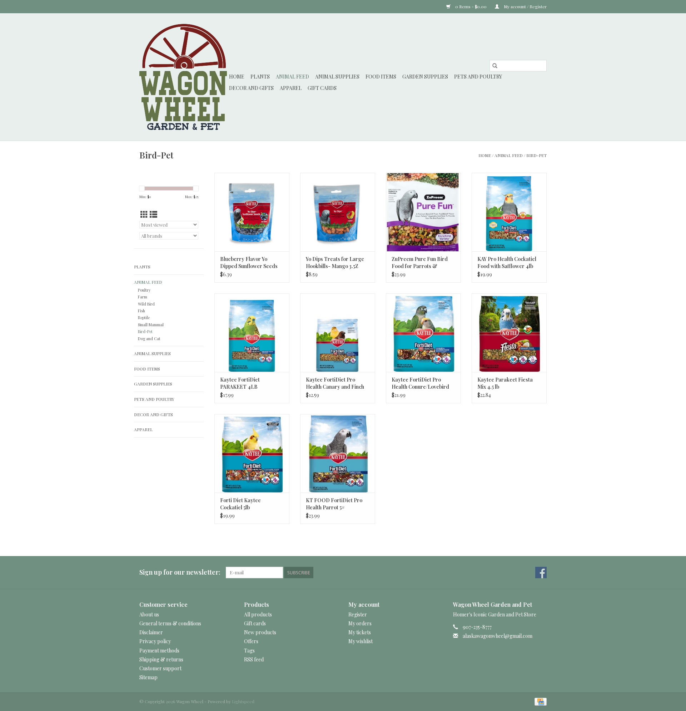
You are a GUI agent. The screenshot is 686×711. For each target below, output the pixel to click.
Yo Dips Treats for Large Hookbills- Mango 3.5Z (335, 262)
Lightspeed (243, 701)
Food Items (381, 76)
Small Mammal (151, 324)
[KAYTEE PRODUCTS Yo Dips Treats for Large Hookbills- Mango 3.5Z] (337, 212)
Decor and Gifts (251, 88)
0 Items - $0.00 (471, 6)
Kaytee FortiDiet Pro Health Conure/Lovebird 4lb (420, 383)
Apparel (291, 88)
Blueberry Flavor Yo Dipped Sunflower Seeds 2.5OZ (249, 263)
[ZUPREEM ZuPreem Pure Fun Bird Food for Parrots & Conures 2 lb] (423, 212)
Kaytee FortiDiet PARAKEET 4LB (240, 383)
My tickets (359, 632)
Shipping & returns (161, 659)
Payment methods (159, 650)
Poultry (144, 290)
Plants (260, 76)
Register (357, 614)
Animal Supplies (337, 76)
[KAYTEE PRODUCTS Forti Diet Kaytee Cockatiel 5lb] (251, 453)
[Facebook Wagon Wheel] (541, 572)
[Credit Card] (539, 701)
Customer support (160, 668)
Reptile (144, 317)
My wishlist (360, 641)
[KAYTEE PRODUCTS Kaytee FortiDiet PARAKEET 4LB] (251, 332)
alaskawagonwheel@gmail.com (497, 635)
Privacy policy (155, 641)
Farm (142, 296)
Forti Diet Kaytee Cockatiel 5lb (240, 504)
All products (258, 614)
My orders (360, 623)
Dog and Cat (149, 338)
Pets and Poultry (478, 76)
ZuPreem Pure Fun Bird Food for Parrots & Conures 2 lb (420, 263)
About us (149, 614)
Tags (249, 650)
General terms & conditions (170, 623)
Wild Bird (146, 304)
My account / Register (525, 6)
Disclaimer (151, 632)
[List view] (153, 214)
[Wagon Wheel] (183, 77)
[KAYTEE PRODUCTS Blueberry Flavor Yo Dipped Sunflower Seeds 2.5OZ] (251, 212)
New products (260, 632)
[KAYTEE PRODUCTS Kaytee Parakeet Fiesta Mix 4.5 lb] (509, 332)
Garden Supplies (425, 76)
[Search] (494, 65)
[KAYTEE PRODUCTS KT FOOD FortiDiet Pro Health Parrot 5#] (337, 453)
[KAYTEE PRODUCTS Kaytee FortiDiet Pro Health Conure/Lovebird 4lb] (423, 332)
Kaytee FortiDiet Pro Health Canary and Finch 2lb (335, 383)
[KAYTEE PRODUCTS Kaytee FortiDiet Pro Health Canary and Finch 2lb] (337, 332)
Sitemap (148, 677)
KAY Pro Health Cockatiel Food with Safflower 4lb (506, 262)
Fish (141, 310)
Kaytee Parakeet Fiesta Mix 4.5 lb (505, 383)
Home (236, 76)
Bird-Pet (536, 155)
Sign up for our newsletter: (179, 572)
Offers (251, 641)
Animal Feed (292, 76)
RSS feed (254, 659)
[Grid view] (144, 214)
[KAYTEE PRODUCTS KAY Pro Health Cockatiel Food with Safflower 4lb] (509, 212)
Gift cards (322, 88)
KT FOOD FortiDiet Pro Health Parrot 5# (334, 504)
